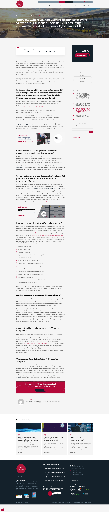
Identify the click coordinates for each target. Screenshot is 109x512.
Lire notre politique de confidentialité (12, 501)
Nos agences (73, 479)
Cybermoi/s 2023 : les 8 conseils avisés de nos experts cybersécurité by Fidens (78, 439)
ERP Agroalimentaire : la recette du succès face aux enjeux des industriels (55, 473)
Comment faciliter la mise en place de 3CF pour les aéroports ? (83, 120)
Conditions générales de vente (78, 502)
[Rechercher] (91, 131)
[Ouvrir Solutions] (72, 6)
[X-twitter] (24, 476)
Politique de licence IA (88, 502)
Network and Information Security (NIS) (33, 107)
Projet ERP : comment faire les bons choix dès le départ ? (55, 477)
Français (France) (78, 1)
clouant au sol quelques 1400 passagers (26, 232)
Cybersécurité (19, 15)
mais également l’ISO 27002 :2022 (52, 201)
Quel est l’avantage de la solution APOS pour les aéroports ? (82, 125)
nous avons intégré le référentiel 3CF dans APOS (36, 343)
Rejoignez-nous (74, 480)
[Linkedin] (84, 2)
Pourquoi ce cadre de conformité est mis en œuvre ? (83, 116)
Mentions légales (54, 502)
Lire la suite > (21, 452)
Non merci (6, 505)
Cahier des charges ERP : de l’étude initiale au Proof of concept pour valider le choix (54, 469)
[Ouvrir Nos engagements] (57, 6)
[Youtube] (87, 2)
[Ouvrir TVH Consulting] (91, 6)
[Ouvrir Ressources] (80, 6)
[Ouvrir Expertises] (65, 6)
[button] (2, 509)
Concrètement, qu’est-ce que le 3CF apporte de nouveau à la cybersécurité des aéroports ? (83, 104)
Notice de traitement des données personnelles (65, 502)
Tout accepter (23, 505)
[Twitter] (90, 2)
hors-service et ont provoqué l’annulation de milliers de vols (47, 235)
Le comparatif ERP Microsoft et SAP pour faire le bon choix (55, 481)
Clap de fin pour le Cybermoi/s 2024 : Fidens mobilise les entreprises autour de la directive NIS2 (54, 439)
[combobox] (80, 131)
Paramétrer (14, 505)
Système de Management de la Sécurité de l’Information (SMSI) (43, 188)
